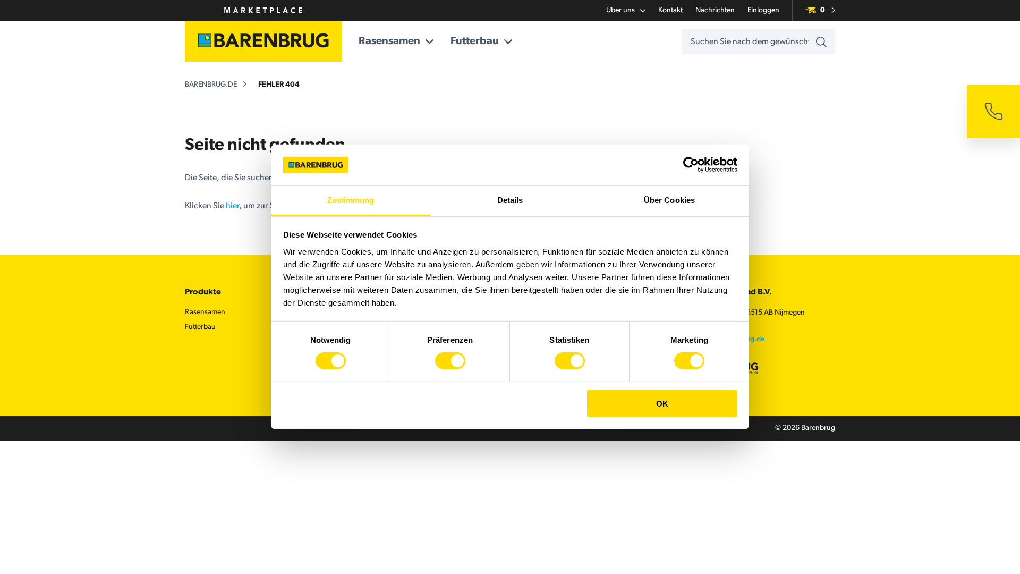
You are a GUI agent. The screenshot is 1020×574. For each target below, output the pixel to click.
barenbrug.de (211, 85)
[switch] (450, 360)
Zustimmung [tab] (351, 200)
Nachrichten (715, 10)
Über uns (620, 10)
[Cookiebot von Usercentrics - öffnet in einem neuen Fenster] (690, 165)
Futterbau (474, 41)
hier (232, 206)
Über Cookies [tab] (669, 200)
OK (662, 403)
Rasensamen (389, 41)
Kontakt (670, 10)
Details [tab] (510, 200)
